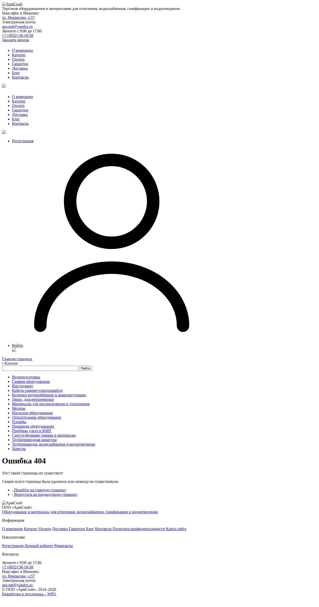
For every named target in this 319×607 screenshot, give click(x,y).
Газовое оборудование (31, 381)
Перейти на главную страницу (39, 490)
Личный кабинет (38, 546)
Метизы (18, 408)
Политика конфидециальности (139, 529)
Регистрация (22, 141)
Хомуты (19, 449)
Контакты (20, 77)
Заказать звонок (15, 40)
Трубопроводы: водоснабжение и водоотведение (53, 444)
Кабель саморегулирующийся (37, 390)
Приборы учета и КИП (31, 431)
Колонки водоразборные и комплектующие (49, 395)
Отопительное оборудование (36, 417)
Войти (17, 345)
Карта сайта (176, 529)
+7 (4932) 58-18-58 (17, 35)
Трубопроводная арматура (34, 440)
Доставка (20, 68)
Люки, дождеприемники (33, 399)
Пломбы (19, 422)
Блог (16, 73)
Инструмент (22, 386)
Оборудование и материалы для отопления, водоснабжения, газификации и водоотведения (80, 512)
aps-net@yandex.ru (17, 26)
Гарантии (20, 64)
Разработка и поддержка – (29, 594)
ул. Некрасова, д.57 (18, 17)
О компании (22, 50)
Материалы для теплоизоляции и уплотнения (50, 404)
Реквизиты (63, 546)
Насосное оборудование (32, 413)
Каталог (19, 55)
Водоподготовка (26, 377)
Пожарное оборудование (33, 426)
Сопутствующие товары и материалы (44, 435)
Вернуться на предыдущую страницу (45, 494)
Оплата (18, 59)
